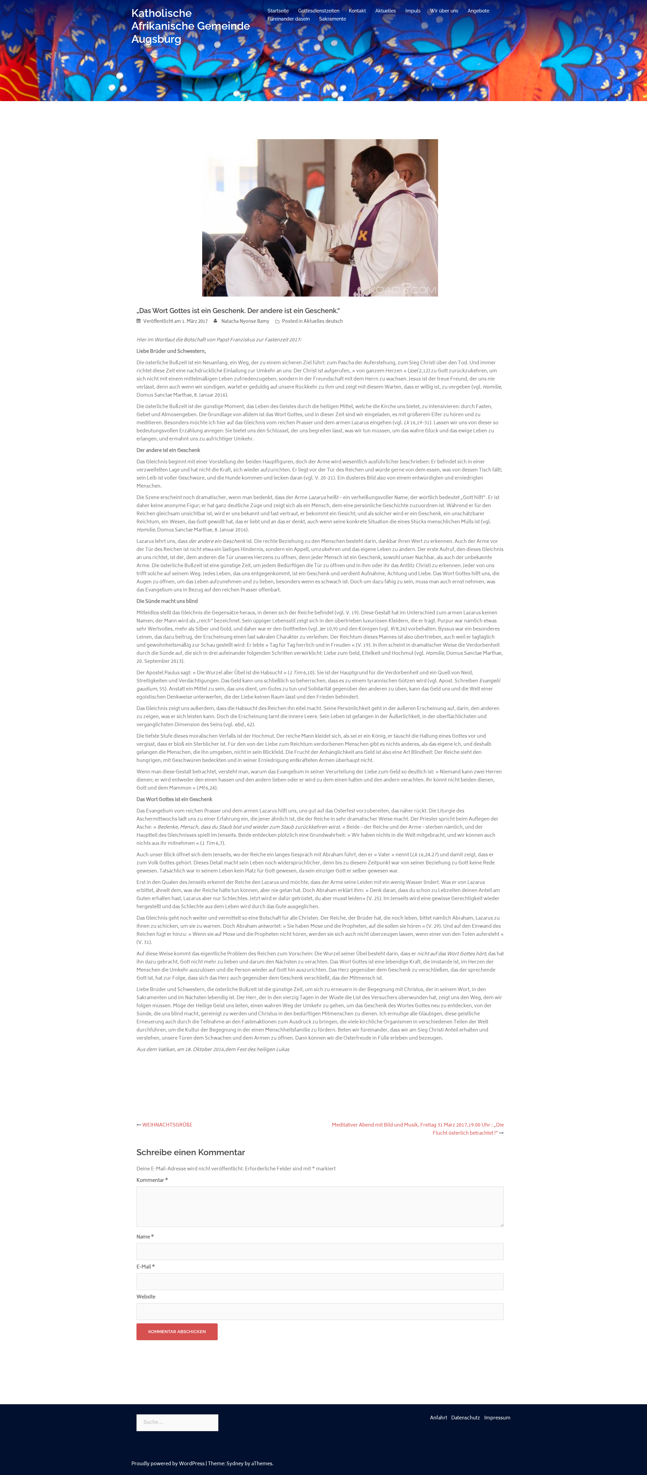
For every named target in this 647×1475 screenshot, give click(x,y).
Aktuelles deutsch (323, 322)
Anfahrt (438, 1418)
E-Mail (145, 1267)
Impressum (497, 1418)
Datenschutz (465, 1418)
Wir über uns (444, 10)
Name (145, 1237)
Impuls (413, 10)
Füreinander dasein (289, 19)
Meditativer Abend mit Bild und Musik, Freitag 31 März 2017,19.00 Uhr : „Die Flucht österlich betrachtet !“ (418, 1129)
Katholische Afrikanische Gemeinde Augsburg (190, 26)
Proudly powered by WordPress (168, 1464)
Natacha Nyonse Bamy (245, 322)
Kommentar (152, 1181)
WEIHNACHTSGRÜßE (167, 1125)
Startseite (278, 10)
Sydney (235, 1464)
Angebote (478, 10)
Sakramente (332, 19)
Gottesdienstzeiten (318, 10)
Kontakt (357, 10)
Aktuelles (385, 10)
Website (145, 1297)
